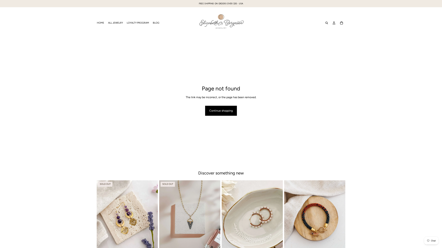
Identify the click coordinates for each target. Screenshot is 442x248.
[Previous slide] (164, 218)
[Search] (326, 23)
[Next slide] (215, 218)
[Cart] (341, 23)
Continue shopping (221, 110)
